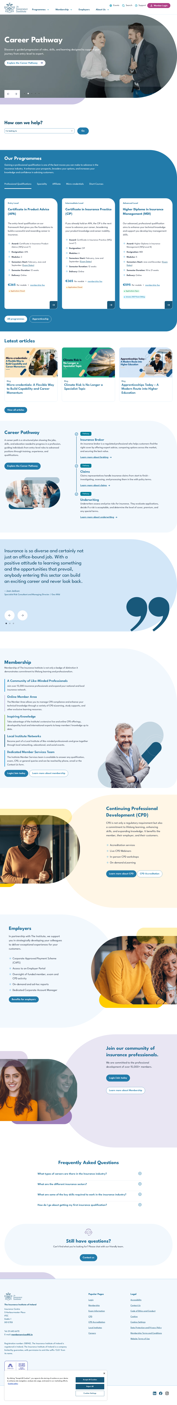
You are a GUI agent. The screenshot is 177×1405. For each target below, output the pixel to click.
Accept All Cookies (90, 1380)
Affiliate (56, 184)
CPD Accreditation (149, 874)
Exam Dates (28, 265)
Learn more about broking (94, 457)
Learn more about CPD (121, 874)
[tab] (19, 184)
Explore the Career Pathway (22, 466)
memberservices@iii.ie (22, 1335)
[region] (55, 1385)
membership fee (37, 285)
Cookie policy (13, 1384)
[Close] (104, 1373)
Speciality (42, 184)
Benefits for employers (24, 999)
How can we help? (23, 123)
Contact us (88, 1257)
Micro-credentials (75, 184)
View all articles (15, 410)
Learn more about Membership (125, 1090)
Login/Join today (16, 773)
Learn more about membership (48, 773)
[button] (8, 94)
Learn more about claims (93, 485)
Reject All (89, 1386)
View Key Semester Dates (21, 63)
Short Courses (96, 184)
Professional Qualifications (17, 184)
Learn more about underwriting (97, 517)
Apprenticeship (40, 319)
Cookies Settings (138, 1322)
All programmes (15, 319)
